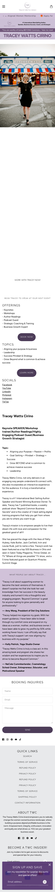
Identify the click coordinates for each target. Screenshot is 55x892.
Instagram (7, 398)
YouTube (6, 388)
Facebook (7, 384)
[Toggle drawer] (3, 6)
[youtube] (16, 739)
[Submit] (45, 882)
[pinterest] (12, 739)
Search (27, 756)
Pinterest (6, 395)
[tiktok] (20, 739)
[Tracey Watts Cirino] (27, 6)
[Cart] (51, 6)
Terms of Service (27, 762)
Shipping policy (27, 797)
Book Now (26, 337)
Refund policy (27, 768)
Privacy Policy (27, 773)
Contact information (27, 802)
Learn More (27, 372)
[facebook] (3, 739)
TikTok (5, 401)
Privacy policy (27, 785)
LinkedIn (6, 391)
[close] (49, 864)
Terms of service (27, 791)
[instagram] (7, 739)
